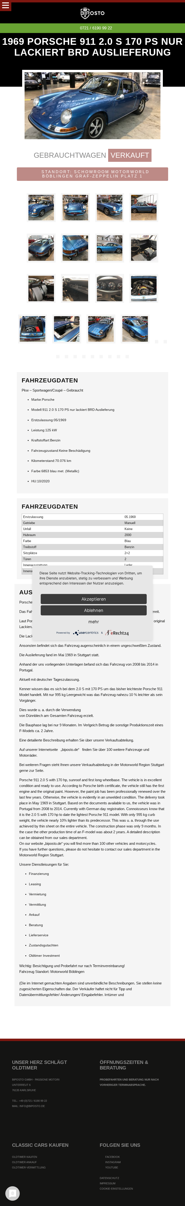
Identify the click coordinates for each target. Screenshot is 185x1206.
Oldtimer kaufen (24, 1156)
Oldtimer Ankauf (24, 1162)
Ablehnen (93, 610)
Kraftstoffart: (40, 440)
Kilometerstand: (43, 461)
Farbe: (36, 471)
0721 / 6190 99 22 (96, 28)
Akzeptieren (93, 599)
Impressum (107, 1183)
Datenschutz (109, 1178)
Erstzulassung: (42, 420)
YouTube (111, 1167)
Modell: (36, 410)
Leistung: (38, 430)
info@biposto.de (32, 1106)
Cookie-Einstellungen (116, 1188)
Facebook (112, 1156)
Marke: (36, 399)
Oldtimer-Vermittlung (29, 1167)
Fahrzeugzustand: (45, 450)
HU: (34, 481)
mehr (93, 621)
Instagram (113, 1162)
